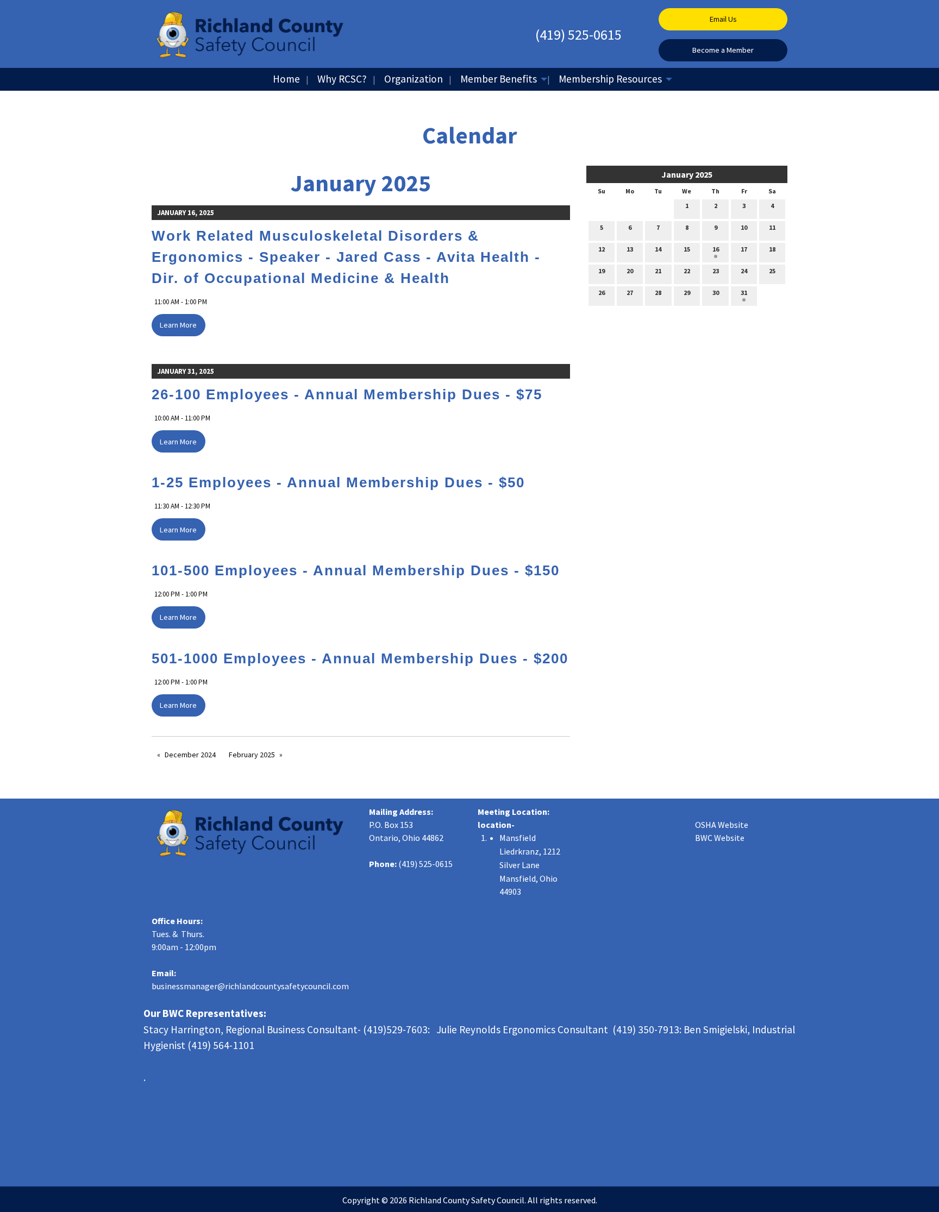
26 (601, 292)
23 (715, 271)
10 (744, 227)
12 (601, 249)
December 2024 (190, 754)
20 (630, 271)
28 (658, 292)
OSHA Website (721, 824)
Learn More (178, 325)
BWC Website (719, 837)
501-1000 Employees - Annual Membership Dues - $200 (360, 658)
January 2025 (686, 174)
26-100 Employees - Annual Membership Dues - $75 (347, 394)
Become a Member (723, 50)
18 (772, 249)
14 (658, 249)
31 (744, 292)
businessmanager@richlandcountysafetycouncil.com (250, 986)
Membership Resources (610, 78)
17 (744, 249)
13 (630, 249)
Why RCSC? (342, 78)
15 (687, 249)
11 (772, 227)
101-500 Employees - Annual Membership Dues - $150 (356, 570)
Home (286, 78)
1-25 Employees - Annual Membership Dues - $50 (338, 482)
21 (658, 271)
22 (687, 271)
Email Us (723, 19)
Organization (413, 78)
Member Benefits (498, 78)
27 (630, 292)
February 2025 (252, 754)
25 (772, 271)
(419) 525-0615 (578, 34)
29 (687, 292)
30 (715, 292)
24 (744, 271)
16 (715, 249)
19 (601, 271)
